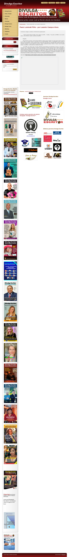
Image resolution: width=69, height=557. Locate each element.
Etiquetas (22, 91)
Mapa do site (52, 2)
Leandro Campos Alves (29, 91)
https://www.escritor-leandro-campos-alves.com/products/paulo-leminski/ (40, 54)
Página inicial (45, 2)
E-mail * (5, 65)
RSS (58, 2)
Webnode (63, 554)
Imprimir (63, 2)
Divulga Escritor (22, 24)
